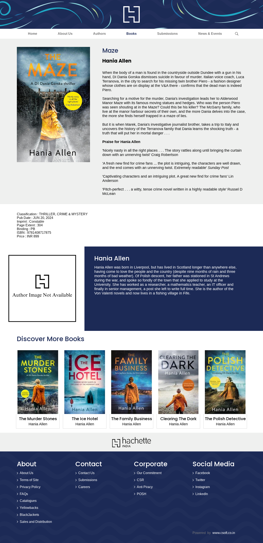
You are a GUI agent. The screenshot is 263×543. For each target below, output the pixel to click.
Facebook (202, 473)
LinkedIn (201, 494)
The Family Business (131, 418)
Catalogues (28, 500)
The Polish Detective (225, 418)
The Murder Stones (38, 418)
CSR (140, 480)
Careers (84, 487)
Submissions (167, 33)
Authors (99, 33)
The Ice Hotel (85, 418)
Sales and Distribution (36, 521)
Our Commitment (149, 473)
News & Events (210, 33)
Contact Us (86, 473)
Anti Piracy (145, 487)
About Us (65, 33)
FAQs (24, 494)
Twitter (200, 480)
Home (32, 33)
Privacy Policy (30, 487)
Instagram (202, 487)
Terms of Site (29, 480)
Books (131, 33)
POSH (141, 494)
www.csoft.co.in (223, 533)
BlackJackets (29, 514)
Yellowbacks (29, 507)
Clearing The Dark (178, 418)
